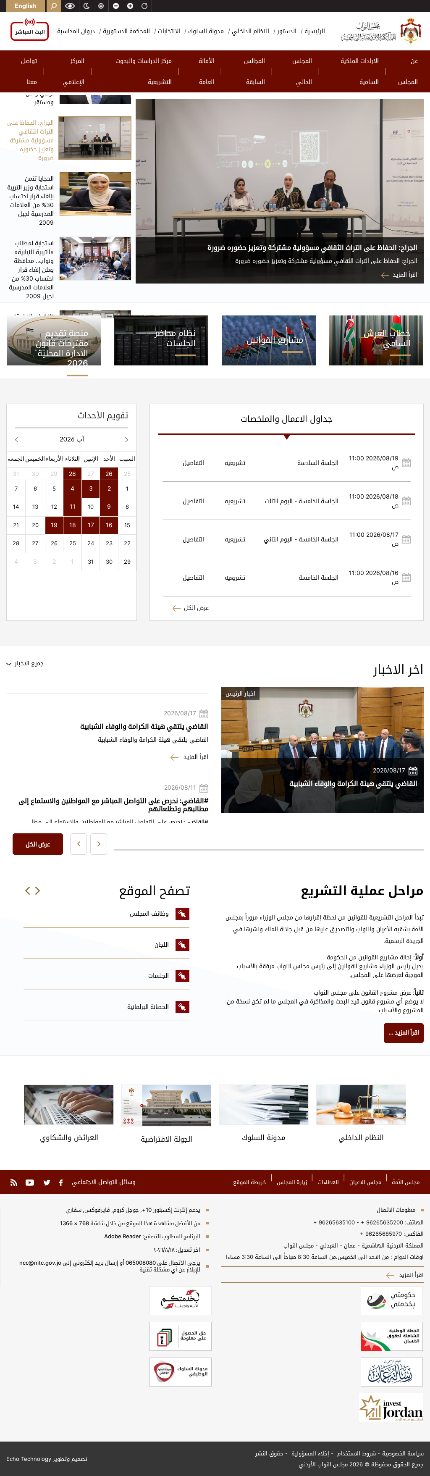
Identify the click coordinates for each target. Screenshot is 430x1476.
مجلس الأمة (406, 1182)
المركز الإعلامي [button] (73, 71)
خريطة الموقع (249, 1182)
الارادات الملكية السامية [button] (360, 71)
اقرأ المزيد (405, 274)
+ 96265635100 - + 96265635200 (358, 1222)
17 (91, 524)
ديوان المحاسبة (76, 30)
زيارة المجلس (292, 1182)
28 (72, 473)
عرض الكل (196, 607)
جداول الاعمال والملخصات (287, 419)
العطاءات (328, 1182)
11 (73, 506)
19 (54, 524)
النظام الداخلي (249, 30)
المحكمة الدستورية (125, 30)
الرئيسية (314, 30)
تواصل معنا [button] (29, 71)
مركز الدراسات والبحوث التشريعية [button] (143, 71)
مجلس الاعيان (365, 1182)
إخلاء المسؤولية (309, 1453)
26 (109, 473)
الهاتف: (413, 1222)
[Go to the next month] (16, 439)
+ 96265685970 (381, 1233)
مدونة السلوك (205, 30)
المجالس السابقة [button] (254, 71)
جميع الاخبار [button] (28, 663)
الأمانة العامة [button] (206, 71)
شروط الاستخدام (356, 1453)
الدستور (285, 30)
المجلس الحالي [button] (302, 71)
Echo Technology (28, 1458)
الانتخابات (168, 30)
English (26, 5)
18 (72, 524)
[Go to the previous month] (126, 439)
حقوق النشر (269, 1453)
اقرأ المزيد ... (403, 1032)
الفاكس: (414, 1233)
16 (109, 524)
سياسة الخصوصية (403, 1453)
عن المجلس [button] (408, 71)
